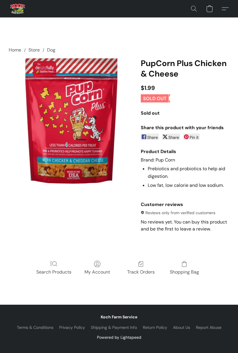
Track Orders (141, 272)
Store (34, 50)
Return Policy (155, 327)
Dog (51, 50)
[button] (17, 9)
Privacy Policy (72, 327)
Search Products (53, 272)
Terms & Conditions (35, 327)
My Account (97, 272)
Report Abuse (208, 327)
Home (15, 50)
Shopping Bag (184, 272)
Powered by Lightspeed (119, 337)
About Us (181, 327)
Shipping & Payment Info (114, 327)
